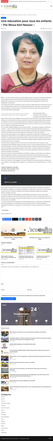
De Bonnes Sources (5, 407)
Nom (2, 284)
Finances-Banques (5, 416)
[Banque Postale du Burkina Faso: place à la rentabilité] (5, 364)
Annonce (3, 401)
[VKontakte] (33, 219)
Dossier (2, 410)
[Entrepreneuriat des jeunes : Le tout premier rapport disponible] (26, 250)
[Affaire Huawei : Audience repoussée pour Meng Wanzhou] (9, 250)
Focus (2, 419)
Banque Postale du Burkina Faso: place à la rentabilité (22, 362)
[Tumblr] (23, 219)
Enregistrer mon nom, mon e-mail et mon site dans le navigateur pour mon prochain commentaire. (23, 295)
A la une (8, 14)
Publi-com (3, 423)
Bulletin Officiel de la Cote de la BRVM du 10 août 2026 (22, 380)
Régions (2, 425)
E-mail (3, 289)
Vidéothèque (4, 432)
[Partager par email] (36, 219)
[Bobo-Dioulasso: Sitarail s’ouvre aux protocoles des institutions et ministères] (5, 333)
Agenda (2, 398)
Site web (29, 289)
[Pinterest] (26, 219)
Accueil (3, 14)
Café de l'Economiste (5, 403)
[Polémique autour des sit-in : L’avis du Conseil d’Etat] (44, 250)
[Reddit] (30, 219)
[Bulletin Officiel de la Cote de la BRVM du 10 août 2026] (5, 382)
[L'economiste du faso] (10, 6)
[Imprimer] (40, 219)
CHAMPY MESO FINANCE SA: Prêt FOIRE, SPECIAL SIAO (23, 344)
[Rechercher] (51, 6)
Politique (3, 421)
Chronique (3, 405)
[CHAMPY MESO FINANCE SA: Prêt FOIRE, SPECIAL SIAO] (5, 346)
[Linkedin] (20, 219)
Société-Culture (4, 428)
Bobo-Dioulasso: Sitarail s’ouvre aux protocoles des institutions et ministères (28, 332)
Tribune (2, 430)
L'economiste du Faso (24, 438)
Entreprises (3, 414)
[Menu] (1, 6)
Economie (3, 412)
